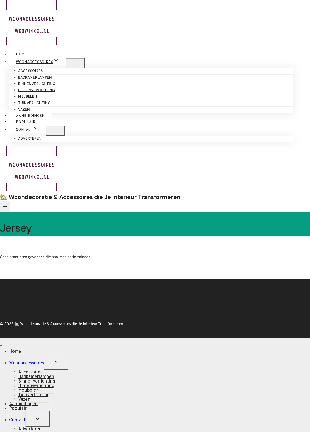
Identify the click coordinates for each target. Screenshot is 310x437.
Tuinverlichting (34, 103)
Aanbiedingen (30, 116)
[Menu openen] (5, 206)
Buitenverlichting (36, 90)
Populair (26, 122)
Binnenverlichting (37, 83)
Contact (17, 420)
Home (21, 54)
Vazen (24, 109)
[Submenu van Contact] (55, 131)
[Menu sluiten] (1, 342)
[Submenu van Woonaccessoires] (75, 63)
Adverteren (30, 138)
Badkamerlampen (35, 77)
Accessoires (30, 71)
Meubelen (27, 96)
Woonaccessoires (26, 363)
